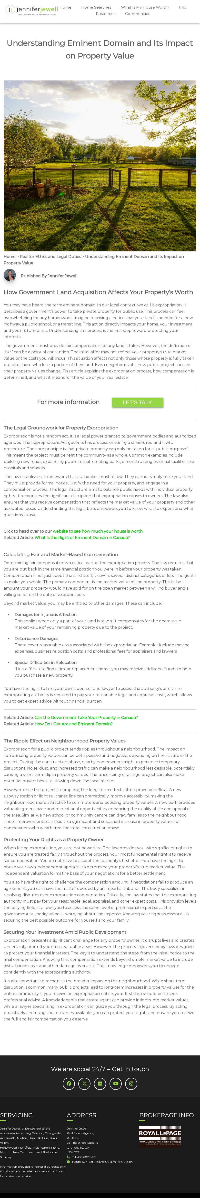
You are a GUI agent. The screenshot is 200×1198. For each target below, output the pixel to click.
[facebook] (69, 1084)
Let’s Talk (137, 402)
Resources (105, 13)
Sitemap (6, 1157)
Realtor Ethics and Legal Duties (50, 256)
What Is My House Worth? (145, 7)
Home (65, 7)
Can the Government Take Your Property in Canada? (86, 717)
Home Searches (96, 7)
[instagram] (131, 1084)
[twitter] (84, 1084)
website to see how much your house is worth (98, 531)
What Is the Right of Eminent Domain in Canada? (82, 537)
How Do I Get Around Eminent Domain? (74, 724)
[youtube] (116, 1084)
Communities (137, 13)
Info (182, 7)
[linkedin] (100, 1084)
